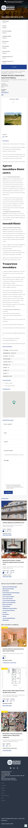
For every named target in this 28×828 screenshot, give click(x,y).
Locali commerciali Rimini (9, 600)
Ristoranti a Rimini (7, 604)
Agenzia (3, 788)
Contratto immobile (6, 31)
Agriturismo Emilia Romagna (10, 586)
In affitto (3, 790)
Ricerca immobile (5, 795)
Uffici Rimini (6, 620)
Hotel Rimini (6, 614)
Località (4, 25)
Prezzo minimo (5, 46)
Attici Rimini (6, 590)
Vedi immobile (14, 516)
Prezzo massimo (6, 51)
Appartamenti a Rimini (8, 588)
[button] (15, 404)
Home (2, 71)
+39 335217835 (18, 2)
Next (22, 119)
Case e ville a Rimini (8, 598)
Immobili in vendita (13, 71)
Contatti (3, 800)
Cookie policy (4, 820)
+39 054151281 (11, 2)
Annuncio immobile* (8, 450)
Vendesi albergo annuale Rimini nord (13, 522)
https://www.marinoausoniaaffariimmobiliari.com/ (13, 324)
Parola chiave (5, 21)
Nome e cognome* (8, 424)
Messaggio (6, 460)
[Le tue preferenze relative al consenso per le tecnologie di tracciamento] (25, 825)
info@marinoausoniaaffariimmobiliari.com (15, 1)
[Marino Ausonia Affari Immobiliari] (8, 9)
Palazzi (4, 616)
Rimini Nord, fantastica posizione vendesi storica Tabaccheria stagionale (12, 735)
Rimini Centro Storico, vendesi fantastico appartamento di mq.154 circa (13, 562)
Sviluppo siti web (5, 823)
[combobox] (14, 28)
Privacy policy (21, 818)
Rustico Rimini (6, 606)
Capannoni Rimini (7, 594)
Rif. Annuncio (5, 41)
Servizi (2, 793)
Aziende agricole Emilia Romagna (11, 592)
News (2, 798)
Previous (4, 119)
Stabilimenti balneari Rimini (10, 608)
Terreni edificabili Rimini (9, 618)
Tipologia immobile (6, 36)
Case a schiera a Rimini (8, 596)
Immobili (6, 71)
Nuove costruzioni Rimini (9, 602)
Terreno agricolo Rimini (9, 610)
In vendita (3, 785)
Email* (5, 433)
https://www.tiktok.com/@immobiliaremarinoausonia (14, 343)
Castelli (5, 612)
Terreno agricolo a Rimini (10, 385)
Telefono (6, 441)
